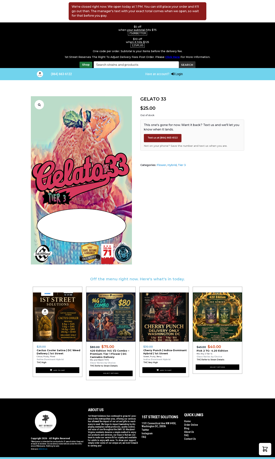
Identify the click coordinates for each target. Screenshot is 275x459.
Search (187, 65)
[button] (39, 104)
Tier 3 (182, 165)
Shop (86, 64)
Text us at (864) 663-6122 (163, 137)
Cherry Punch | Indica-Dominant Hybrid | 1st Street (165, 352)
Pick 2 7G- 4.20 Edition (212, 350)
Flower (161, 165)
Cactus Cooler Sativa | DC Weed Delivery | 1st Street (58, 352)
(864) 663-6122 (61, 74)
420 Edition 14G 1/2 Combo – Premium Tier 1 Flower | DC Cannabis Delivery (109, 353)
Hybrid (172, 165)
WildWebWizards (43, 449)
